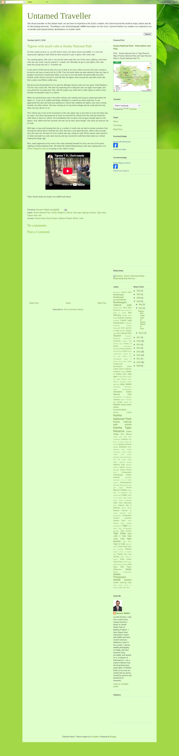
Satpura (121, 505)
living (126, 442)
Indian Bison (122, 376)
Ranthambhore (125, 482)
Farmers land (118, 343)
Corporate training (122, 325)
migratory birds (119, 449)
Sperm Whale (127, 508)
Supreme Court (125, 513)
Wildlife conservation (122, 572)
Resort (128, 487)
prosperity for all (119, 480)
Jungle (119, 402)
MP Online (122, 459)
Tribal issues (118, 562)
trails (114, 554)
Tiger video (101, 213)
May (141, 304)
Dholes (128, 330)
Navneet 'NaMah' (123, 613)
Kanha (116, 404)
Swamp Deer (119, 520)
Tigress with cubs (34, 215)
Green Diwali (127, 361)
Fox (130, 354)
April (141, 308)
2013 (138, 352)
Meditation (123, 447)
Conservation (118, 323)
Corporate (128, 323)
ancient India (126, 292)
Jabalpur (116, 399)
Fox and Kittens (120, 356)
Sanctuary (127, 503)
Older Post (102, 303)
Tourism (128, 549)
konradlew (95, 737)
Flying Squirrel (118, 351)
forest (125, 351)
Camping (116, 320)
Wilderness (117, 569)
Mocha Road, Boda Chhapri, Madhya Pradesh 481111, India (59, 218)
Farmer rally (127, 341)
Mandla (115, 447)
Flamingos (116, 348)
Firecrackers (127, 346)
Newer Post (34, 303)
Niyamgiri (116, 470)
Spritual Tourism (120, 510)
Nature (122, 467)
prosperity (128, 477)
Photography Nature (122, 475)
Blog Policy (118, 129)
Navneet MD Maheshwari (121, 142)
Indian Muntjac (121, 379)
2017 (138, 337)
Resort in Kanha (120, 490)
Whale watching (122, 564)
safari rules (118, 503)
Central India (126, 320)
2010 (138, 362)
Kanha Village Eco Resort (37, 149)
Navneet (128, 467)
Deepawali (116, 328)
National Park (119, 464)
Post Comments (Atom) (73, 309)
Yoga (129, 582)
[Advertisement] (124, 221)
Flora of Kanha (125, 348)
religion (121, 487)
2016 (138, 341)
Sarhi (115, 505)
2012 (138, 355)
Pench (129, 470)
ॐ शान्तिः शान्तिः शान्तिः (124, 587)
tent (120, 526)
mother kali (123, 457)
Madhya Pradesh (125, 444)
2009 (138, 366)
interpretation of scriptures (122, 397)
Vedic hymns (127, 562)
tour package (118, 549)
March (141, 333)
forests (125, 354)
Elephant (128, 336)
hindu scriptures (125, 369)
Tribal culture (126, 559)
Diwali (115, 333)
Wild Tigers (126, 567)
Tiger (125, 525)
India (124, 374)
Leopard (124, 439)
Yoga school (118, 585)
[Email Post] (65, 210)
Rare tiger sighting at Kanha (84, 213)
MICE (129, 447)
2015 (138, 344)
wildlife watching (120, 582)
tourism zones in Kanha (122, 552)
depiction (122, 330)
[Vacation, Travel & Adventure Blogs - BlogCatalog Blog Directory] (132, 278)
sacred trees (117, 495)
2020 (138, 298)
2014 (138, 348)
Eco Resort (122, 333)
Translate (132, 109)
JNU (114, 402)
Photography (126, 472)
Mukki (129, 459)
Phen (115, 472)
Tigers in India (119, 544)
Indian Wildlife (125, 384)
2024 (138, 294)
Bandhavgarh (118, 295)
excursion (117, 341)
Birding (125, 315)
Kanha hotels (126, 405)
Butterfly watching (124, 318)
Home (68, 303)
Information (117, 387)
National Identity (125, 462)
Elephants (116, 338)
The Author (117, 125)
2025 (138, 291)
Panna (122, 470)
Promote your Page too (121, 171)
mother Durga (127, 452)
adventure (116, 292)
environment (127, 338)
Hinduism (117, 371)
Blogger (113, 737)
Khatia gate (117, 437)
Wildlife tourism (122, 580)
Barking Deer (117, 308)
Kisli (125, 437)
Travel (120, 554)
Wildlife (128, 569)
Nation (115, 462)
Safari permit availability (122, 500)
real (114, 487)
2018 (138, 301)
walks (115, 564)
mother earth (118, 454)
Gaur (120, 361)
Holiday (123, 371)
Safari (124, 495)
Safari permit (127, 498)
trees (122, 557)
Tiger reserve (126, 531)
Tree (125, 554)
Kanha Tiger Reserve (122, 429)
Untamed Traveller (59, 15)
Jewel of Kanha (126, 399)
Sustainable (117, 515)
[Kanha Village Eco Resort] (115, 168)
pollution (116, 477)
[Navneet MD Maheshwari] (115, 147)
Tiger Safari (119, 533)
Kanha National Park (42, 213)
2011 (138, 359)
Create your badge (119, 149)
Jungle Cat (127, 402)
